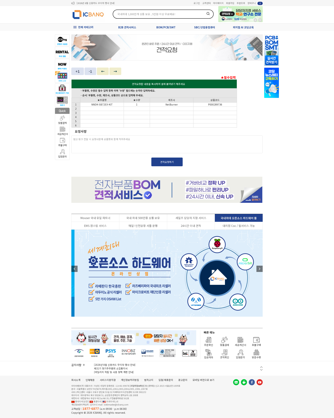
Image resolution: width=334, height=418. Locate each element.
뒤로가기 (255, 20)
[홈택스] (95, 353)
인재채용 (90, 380)
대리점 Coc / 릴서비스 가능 (239, 226)
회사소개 (75, 380)
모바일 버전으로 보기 (203, 380)
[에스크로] (167, 353)
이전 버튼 (261, 367)
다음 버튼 (261, 370)
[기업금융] (189, 353)
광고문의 (182, 380)
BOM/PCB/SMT (166, 27)
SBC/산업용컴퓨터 (204, 27)
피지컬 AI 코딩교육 (243, 27)
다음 (259, 269)
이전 (74, 269)
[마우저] (147, 353)
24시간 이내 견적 (191, 226)
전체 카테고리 (85, 27)
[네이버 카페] (244, 382)
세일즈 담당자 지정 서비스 (191, 218)
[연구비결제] (111, 353)
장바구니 (254, 3)
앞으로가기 (260, 20)
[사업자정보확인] (137, 385)
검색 (208, 13)
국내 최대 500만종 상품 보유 (143, 218)
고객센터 (206, 3)
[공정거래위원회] (79, 353)
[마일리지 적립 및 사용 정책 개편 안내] (114, 372)
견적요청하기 (167, 162)
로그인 (197, 3)
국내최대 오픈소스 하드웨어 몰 (239, 218)
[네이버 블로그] (236, 382)
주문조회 (241, 3)
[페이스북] (252, 382)
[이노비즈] (129, 353)
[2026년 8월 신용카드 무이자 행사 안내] (96, 3)
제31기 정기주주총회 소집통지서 (111, 368)
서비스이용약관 (108, 380)
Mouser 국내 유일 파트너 (95, 218)
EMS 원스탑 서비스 (95, 226)
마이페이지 (218, 3)
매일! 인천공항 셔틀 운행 (143, 226)
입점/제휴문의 (165, 380)
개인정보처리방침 (130, 380)
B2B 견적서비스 (127, 27)
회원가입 (230, 3)
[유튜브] (260, 382)
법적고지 (148, 380)
